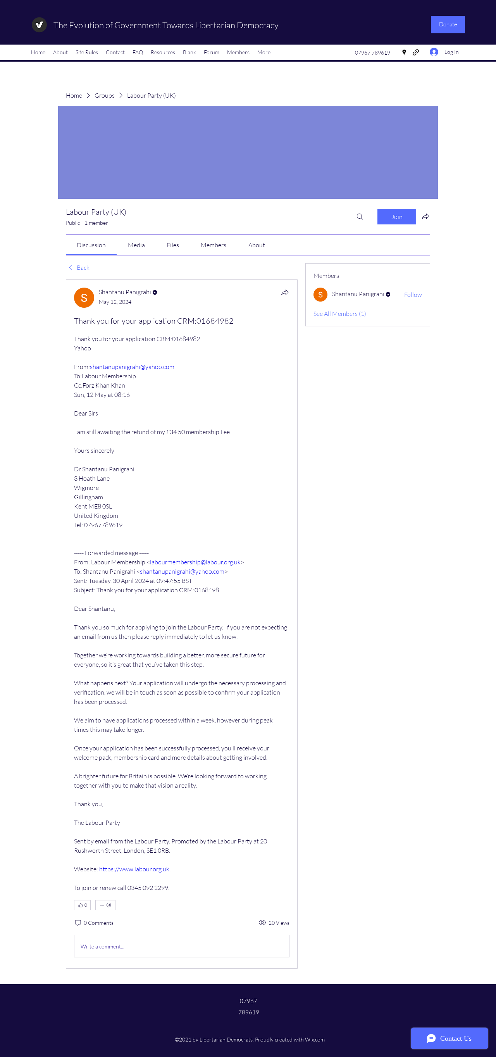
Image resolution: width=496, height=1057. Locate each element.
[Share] (284, 292)
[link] (91, 245)
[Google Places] (404, 52)
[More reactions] (105, 905)
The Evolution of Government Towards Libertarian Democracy (166, 25)
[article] (182, 624)
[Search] (360, 216)
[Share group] (425, 216)
